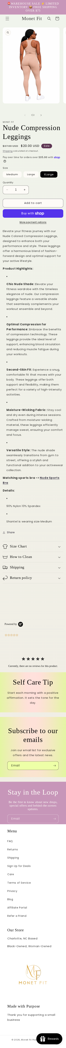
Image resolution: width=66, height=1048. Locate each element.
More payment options (33, 222)
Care (10, 874)
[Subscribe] (54, 765)
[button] (7, 19)
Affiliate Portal (17, 907)
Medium (14, 175)
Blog (10, 899)
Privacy (12, 891)
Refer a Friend (16, 916)
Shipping (8, 151)
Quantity (8, 182)
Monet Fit (26, 1039)
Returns (12, 849)
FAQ (10, 841)
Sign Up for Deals (19, 866)
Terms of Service (19, 883)
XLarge (49, 174)
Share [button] (11, 532)
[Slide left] (25, 115)
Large (33, 175)
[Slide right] (41, 115)
